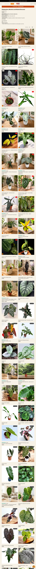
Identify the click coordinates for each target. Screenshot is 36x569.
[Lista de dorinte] (33, 4)
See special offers (20, 6)
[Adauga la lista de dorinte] (2, 43)
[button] (30, 27)
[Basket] (35, 4)
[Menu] (1, 4)
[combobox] (7, 4)
